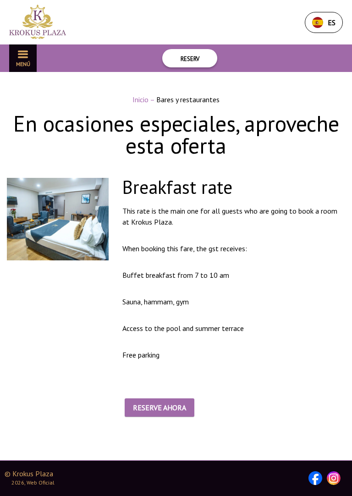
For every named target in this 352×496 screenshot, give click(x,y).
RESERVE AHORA (159, 407)
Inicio (141, 99)
